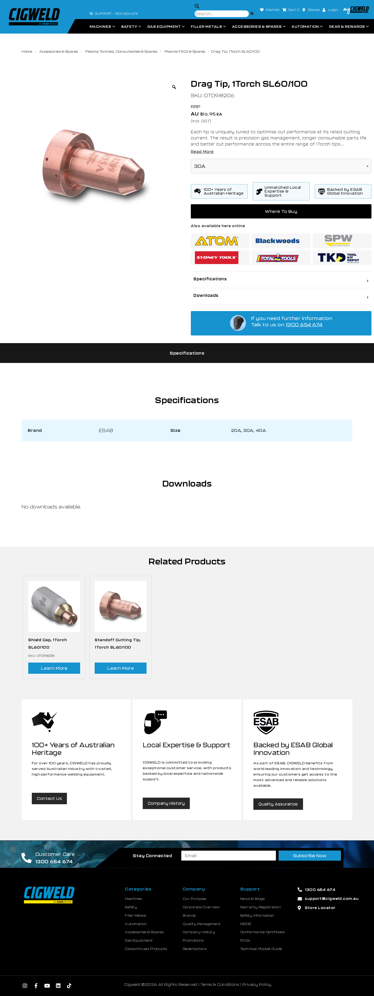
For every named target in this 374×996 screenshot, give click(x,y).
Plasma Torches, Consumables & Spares (121, 51)
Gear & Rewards (347, 26)
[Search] (197, 6)
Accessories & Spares (257, 26)
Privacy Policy (256, 984)
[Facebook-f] (36, 986)
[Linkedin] (58, 986)
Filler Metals (206, 26)
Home (27, 51)
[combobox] (222, 13)
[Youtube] (47, 986)
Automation (305, 26)
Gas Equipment (164, 26)
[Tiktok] (69, 986)
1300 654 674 (304, 324)
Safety (129, 26)
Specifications (187, 352)
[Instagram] (25, 986)
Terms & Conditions (219, 984)
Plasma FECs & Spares (185, 51)
